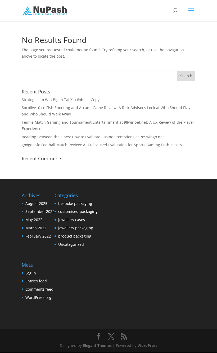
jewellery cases (71, 219)
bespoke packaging (75, 203)
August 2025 (36, 203)
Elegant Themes (97, 345)
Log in (30, 272)
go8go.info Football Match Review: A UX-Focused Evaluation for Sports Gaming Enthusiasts (102, 144)
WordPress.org (38, 297)
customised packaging (78, 211)
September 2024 (40, 211)
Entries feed (36, 280)
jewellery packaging (75, 227)
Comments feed (39, 289)
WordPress (147, 345)
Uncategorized (71, 244)
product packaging (74, 236)
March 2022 (35, 227)
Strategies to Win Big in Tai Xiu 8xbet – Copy (61, 99)
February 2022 (38, 236)
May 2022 (33, 219)
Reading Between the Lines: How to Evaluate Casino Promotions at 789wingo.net (93, 136)
